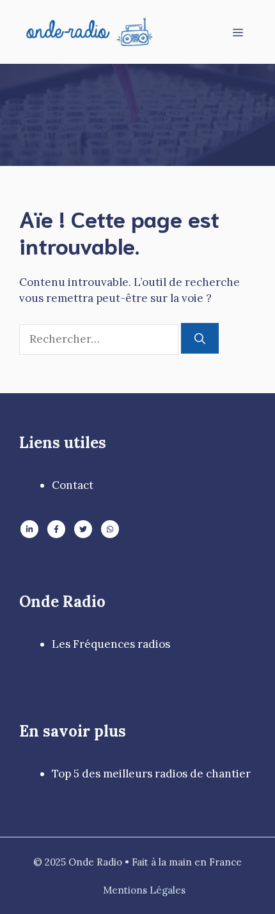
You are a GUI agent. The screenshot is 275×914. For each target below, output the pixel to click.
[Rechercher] (200, 338)
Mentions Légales (144, 890)
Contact (72, 485)
